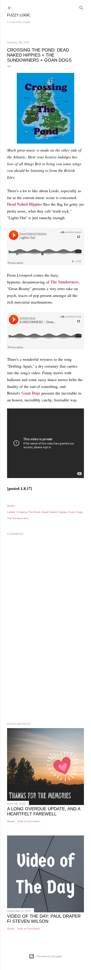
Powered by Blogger (49, 956)
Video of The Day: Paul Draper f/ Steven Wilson (44, 919)
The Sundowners (64, 282)
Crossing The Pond (28, 512)
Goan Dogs (30, 393)
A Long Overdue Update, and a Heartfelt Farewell (43, 811)
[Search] (81, 7)
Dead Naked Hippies (24, 204)
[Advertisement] (45, 680)
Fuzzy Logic (18, 15)
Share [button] (10, 505)
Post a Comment (29, 821)
